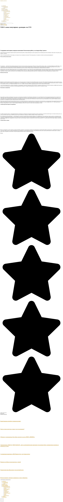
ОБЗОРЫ (3, 8)
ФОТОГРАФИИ (4, 484)
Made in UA (6, 7)
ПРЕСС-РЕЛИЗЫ (5, 485)
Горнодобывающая (7, 11)
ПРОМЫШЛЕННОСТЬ (6, 10)
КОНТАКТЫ (4, 21)
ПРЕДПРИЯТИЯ (5, 6)
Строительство (6, 15)
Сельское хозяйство (7, 17)
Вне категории (6, 495)
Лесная (5, 12)
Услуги (5, 18)
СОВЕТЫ (3, 20)
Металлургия (6, 489)
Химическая (6, 16)
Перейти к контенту (3, 0)
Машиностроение (7, 13)
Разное (5, 494)
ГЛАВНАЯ (4, 5)
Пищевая (5, 490)
